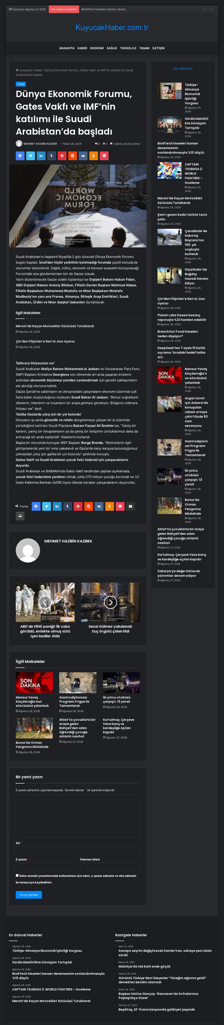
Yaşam (144, 48)
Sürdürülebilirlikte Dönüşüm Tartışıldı (196, 123)
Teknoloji (128, 48)
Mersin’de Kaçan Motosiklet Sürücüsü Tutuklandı (55, 326)
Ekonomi (97, 48)
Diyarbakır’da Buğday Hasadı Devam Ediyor (196, 276)
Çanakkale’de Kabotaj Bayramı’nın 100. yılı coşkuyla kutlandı (196, 242)
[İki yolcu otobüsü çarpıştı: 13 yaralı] (121, 682)
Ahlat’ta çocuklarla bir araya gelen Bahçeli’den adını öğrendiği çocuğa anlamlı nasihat (77, 728)
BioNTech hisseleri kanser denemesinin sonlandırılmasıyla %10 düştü (128, 9)
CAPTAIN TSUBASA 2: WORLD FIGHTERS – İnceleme (194, 173)
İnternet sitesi (90, 859)
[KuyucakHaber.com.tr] (112, 27)
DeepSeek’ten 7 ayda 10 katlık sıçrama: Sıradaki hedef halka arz (181, 352)
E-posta (22, 859)
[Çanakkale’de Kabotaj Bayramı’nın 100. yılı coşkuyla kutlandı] (170, 237)
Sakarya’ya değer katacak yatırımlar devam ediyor (179, 573)
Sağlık (112, 48)
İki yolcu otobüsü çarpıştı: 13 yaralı (116, 699)
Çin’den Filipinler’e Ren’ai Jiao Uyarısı (45, 341)
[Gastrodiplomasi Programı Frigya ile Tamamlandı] (77, 682)
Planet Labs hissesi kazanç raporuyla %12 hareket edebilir (182, 317)
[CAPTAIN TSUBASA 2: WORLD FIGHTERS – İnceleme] (170, 170)
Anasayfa (66, 48)
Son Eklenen (183, 68)
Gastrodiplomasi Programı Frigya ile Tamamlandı (74, 701)
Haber (82, 48)
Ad (19, 843)
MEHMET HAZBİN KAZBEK (40, 143)
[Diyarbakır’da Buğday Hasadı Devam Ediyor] (170, 275)
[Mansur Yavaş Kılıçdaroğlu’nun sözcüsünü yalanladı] (34, 682)
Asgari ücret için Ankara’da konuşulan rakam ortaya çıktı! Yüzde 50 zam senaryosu (196, 412)
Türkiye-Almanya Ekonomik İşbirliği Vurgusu (192, 94)
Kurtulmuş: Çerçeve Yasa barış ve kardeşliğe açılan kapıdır (118, 726)
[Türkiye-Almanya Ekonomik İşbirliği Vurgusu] (170, 91)
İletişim (158, 48)
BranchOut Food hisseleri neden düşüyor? (178, 333)
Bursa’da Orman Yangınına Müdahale (32, 744)
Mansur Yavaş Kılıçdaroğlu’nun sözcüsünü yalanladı (32, 701)
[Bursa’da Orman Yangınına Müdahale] (34, 728)
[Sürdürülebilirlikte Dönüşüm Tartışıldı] (170, 124)
